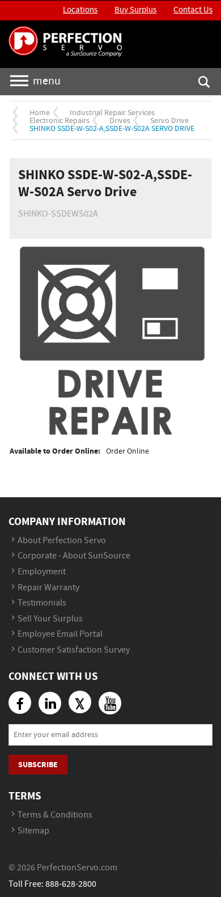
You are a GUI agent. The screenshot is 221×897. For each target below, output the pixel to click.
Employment (42, 572)
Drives (119, 121)
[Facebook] (19, 702)
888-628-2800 (70, 884)
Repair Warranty (48, 588)
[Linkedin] (50, 703)
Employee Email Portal (60, 634)
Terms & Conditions (55, 815)
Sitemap (33, 831)
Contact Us (192, 10)
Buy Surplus (135, 10)
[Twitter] (80, 702)
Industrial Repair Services (112, 113)
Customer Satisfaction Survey (74, 650)
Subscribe (38, 764)
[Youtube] (110, 703)
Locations (80, 10)
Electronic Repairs (59, 121)
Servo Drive (169, 121)
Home (39, 113)
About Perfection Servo (62, 541)
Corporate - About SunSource (74, 556)
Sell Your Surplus (50, 619)
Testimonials (42, 603)
